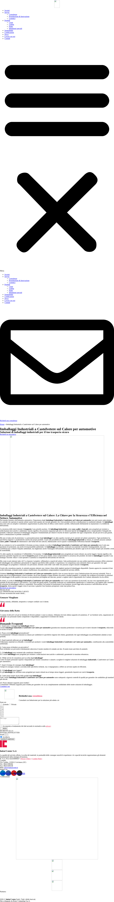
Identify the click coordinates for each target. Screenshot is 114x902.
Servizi (6, 12)
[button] (57, 156)
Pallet (11, 26)
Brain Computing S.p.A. (21, 901)
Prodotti (7, 20)
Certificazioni (9, 32)
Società (7, 10)
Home (2, 424)
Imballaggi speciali (15, 28)
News (6, 34)
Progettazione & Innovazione (19, 16)
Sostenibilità (8, 30)
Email (2, 735)
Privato (13, 704)
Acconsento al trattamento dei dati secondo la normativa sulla (27, 726)
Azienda (6, 704)
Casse (11, 22)
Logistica (12, 18)
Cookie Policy (37, 759)
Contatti (7, 38)
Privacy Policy (15, 737)
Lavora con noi (9, 36)
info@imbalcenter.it (11, 768)
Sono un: (3, 702)
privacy (48, 726)
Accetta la (11, 737)
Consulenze (13, 14)
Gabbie (11, 24)
